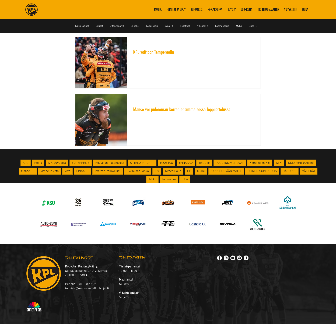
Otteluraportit (117, 26)
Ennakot (135, 26)
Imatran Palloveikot (108, 171)
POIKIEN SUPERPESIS (262, 171)
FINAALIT (82, 171)
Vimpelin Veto (49, 171)
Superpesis (152, 26)
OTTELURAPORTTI (142, 163)
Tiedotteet (185, 26)
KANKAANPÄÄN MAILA (226, 171)
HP (189, 171)
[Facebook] (219, 257)
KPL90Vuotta (57, 163)
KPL (25, 163)
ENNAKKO (186, 163)
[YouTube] (232, 257)
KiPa (185, 179)
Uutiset (99, 26)
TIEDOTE (204, 163)
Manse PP (27, 171)
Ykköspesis (202, 26)
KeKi (279, 163)
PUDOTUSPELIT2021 (230, 163)
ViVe (67, 171)
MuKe (239, 26)
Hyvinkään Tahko (138, 171)
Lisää (251, 26)
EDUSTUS (166, 163)
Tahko (152, 179)
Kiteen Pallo (173, 171)
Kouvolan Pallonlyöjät (109, 163)
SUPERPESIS (80, 163)
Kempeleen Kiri (260, 163)
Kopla (38, 163)
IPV (157, 171)
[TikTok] (246, 257)
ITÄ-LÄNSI (289, 171)
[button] (246, 9)
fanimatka (169, 179)
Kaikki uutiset (82, 26)
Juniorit (169, 26)
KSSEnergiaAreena (301, 163)
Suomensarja (222, 26)
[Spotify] (239, 257)
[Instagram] (226, 257)
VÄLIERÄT (308, 171)
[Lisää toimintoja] (254, 44)
